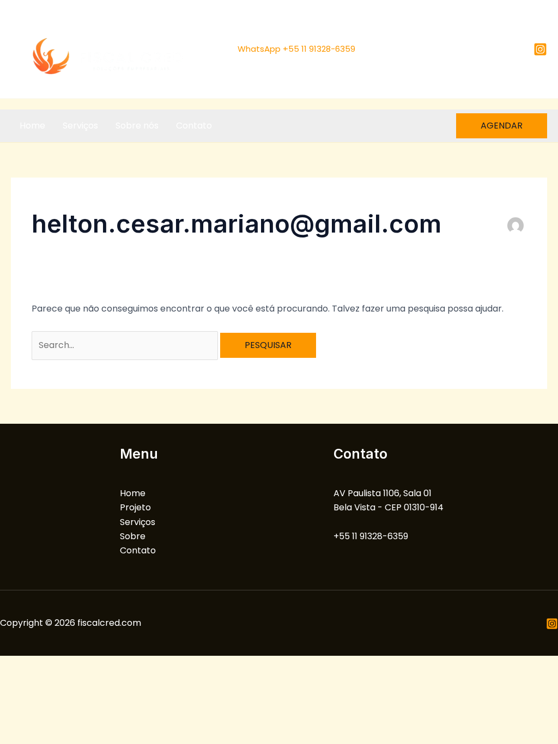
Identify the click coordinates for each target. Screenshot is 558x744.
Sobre (132, 536)
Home (32, 125)
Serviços (80, 125)
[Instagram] (540, 49)
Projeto (135, 507)
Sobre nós (137, 125)
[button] (501, 125)
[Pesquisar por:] (126, 345)
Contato (194, 125)
